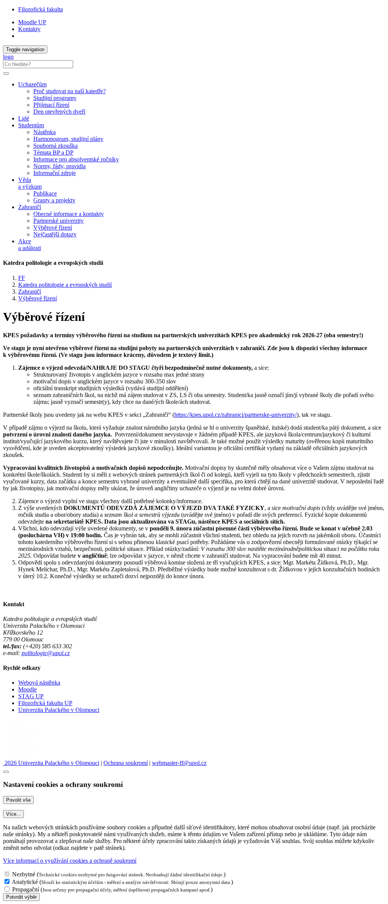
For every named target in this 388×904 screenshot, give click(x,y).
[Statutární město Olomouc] (20, 756)
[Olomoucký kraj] (29, 736)
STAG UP (31, 696)
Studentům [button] (31, 125)
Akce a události (29, 244)
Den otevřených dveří (59, 111)
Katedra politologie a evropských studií (65, 285)
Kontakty (29, 29)
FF (21, 278)
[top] (6, 772)
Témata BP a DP (53, 152)
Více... (13, 814)
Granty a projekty (54, 200)
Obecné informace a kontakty (68, 214)
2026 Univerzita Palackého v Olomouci (51, 763)
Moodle (27, 689)
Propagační (25, 889)
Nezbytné (23, 874)
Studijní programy (55, 98)
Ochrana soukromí (125, 763)
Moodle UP (32, 22)
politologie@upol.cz (46, 653)
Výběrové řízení (52, 227)
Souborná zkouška (55, 145)
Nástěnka (44, 132)
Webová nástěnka (39, 682)
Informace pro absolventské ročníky (76, 159)
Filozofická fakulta (40, 9)
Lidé (23, 118)
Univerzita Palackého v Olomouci (58, 710)
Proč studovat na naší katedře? (69, 91)
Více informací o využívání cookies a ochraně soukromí (69, 860)
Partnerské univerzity (58, 220)
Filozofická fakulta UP (45, 703)
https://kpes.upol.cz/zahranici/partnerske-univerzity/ (235, 414)
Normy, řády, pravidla (59, 166)
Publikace (45, 193)
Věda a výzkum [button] (30, 183)
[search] (6, 73)
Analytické (25, 882)
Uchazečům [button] (32, 84)
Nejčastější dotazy (55, 234)
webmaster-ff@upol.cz (179, 763)
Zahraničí (29, 291)
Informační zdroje (54, 173)
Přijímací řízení (51, 105)
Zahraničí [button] (29, 207)
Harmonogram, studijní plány (68, 139)
